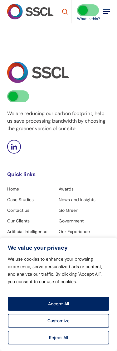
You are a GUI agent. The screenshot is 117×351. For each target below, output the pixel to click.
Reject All (58, 337)
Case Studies (20, 199)
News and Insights (77, 199)
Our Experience (74, 231)
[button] (106, 11)
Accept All (58, 304)
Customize (58, 320)
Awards (66, 189)
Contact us (18, 210)
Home (13, 189)
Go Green (68, 210)
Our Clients (18, 221)
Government (71, 221)
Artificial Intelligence (27, 231)
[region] (58, 294)
